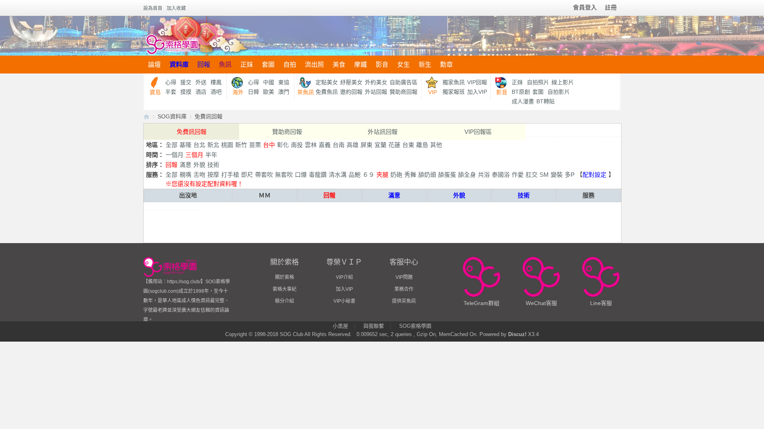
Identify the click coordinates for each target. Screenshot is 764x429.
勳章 (446, 64)
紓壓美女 (351, 82)
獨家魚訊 (453, 82)
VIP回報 (477, 82)
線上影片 (563, 82)
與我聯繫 (373, 326)
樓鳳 (216, 82)
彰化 (283, 144)
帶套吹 (264, 174)
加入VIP (477, 92)
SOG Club (291, 334)
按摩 (213, 174)
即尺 (247, 174)
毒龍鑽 (318, 174)
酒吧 (216, 92)
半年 (211, 154)
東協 (283, 82)
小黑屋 (340, 326)
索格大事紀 (284, 289)
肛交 (532, 174)
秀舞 (410, 174)
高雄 (353, 144)
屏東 (366, 144)
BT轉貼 (545, 101)
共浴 (484, 174)
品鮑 (355, 174)
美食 (339, 64)
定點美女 (327, 82)
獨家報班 (453, 92)
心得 (170, 82)
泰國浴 (501, 174)
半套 (170, 92)
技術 (213, 164)
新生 (425, 64)
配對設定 (594, 174)
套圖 (268, 64)
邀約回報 (351, 92)
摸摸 (185, 92)
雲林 (311, 144)
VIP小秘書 (344, 301)
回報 (203, 64)
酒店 (201, 92)
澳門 (283, 92)
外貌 (199, 164)
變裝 (557, 174)
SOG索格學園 (415, 326)
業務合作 (403, 289)
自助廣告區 (403, 82)
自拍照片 (538, 82)
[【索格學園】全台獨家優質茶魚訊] (196, 36)
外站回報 (376, 92)
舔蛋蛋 (447, 174)
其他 (436, 144)
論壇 (154, 64)
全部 (171, 144)
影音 (382, 64)
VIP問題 (404, 277)
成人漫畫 (523, 101)
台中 (269, 144)
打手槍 (230, 174)
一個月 (174, 154)
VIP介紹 (344, 277)
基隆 (185, 144)
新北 (213, 144)
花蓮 (394, 144)
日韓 (253, 92)
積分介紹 (284, 301)
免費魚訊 (327, 92)
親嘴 (185, 174)
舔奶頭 (427, 174)
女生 (403, 64)
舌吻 (199, 174)
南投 (297, 144)
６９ (368, 174)
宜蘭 (380, 144)
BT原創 (521, 92)
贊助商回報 (403, 92)
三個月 (194, 154)
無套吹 (284, 174)
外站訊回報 (383, 131)
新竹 (241, 144)
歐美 (268, 92)
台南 (339, 144)
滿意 (185, 164)
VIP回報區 (478, 131)
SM (544, 174)
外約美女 (376, 82)
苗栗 (255, 144)
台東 (408, 144)
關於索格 (284, 277)
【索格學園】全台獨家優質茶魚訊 (146, 116)
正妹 (246, 64)
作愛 (518, 174)
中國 (268, 82)
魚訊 (225, 64)
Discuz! (517, 334)
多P (570, 174)
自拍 (289, 64)
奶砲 (396, 174)
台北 (199, 144)
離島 (422, 144)
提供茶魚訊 (404, 301)
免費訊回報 (208, 116)
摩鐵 (360, 64)
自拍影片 (559, 92)
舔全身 (467, 174)
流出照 (314, 64)
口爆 (301, 174)
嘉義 (325, 144)
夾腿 (382, 174)
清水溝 (338, 174)
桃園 (227, 144)
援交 (185, 82)
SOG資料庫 (172, 116)
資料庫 (179, 64)
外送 (201, 82)
